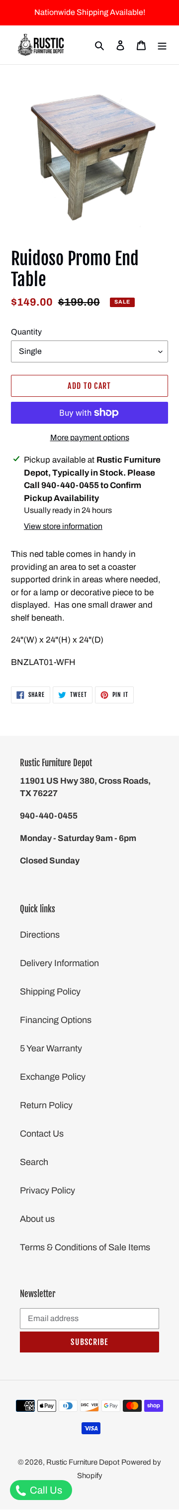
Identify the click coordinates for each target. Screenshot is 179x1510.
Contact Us (42, 1134)
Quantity (26, 332)
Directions (40, 935)
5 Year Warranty (51, 1048)
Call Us (45, 1490)
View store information (63, 526)
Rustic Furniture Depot (82, 1462)
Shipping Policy (50, 992)
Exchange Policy (53, 1077)
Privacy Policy (47, 1190)
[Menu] (162, 45)
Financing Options (55, 1020)
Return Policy (46, 1105)
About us (37, 1219)
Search (34, 1162)
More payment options (89, 437)
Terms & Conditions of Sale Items (85, 1247)
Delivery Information (59, 963)
